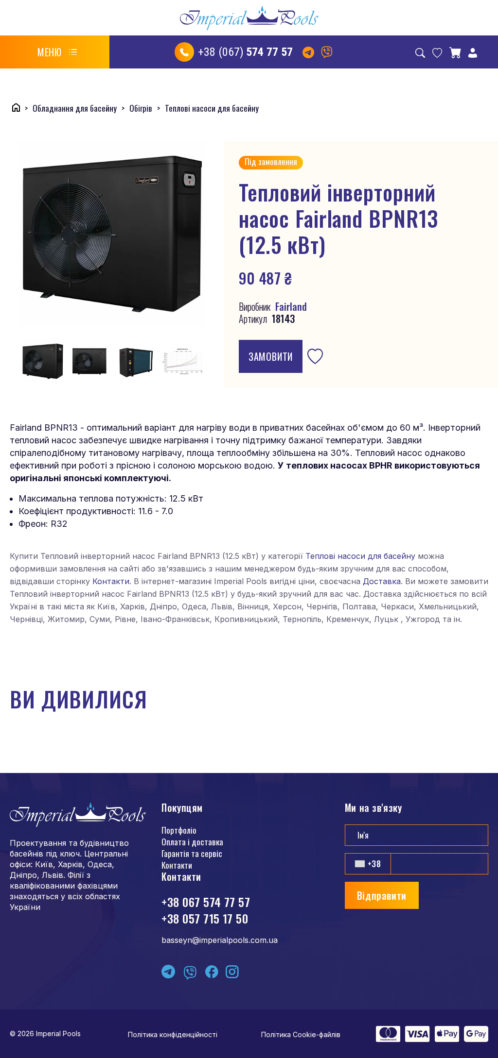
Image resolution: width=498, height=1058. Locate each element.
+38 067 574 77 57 (205, 901)
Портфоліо (178, 830)
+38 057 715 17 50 (204, 918)
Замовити (271, 356)
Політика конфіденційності (172, 1034)
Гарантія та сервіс (191, 853)
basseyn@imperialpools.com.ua (219, 940)
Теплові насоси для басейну (360, 556)
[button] (57, 52)
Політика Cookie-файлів (300, 1034)
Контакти (110, 581)
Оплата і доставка (192, 842)
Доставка (382, 581)
